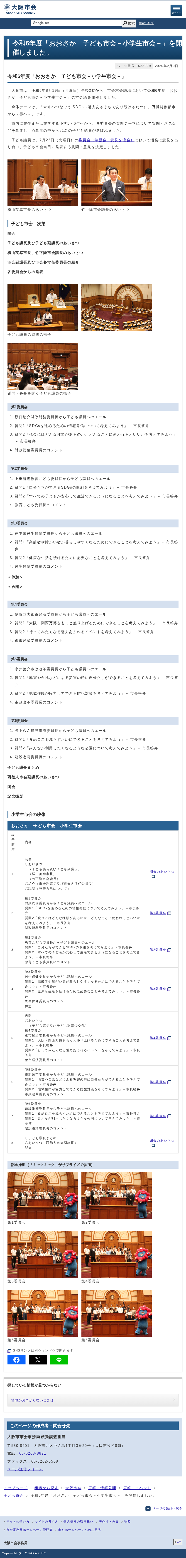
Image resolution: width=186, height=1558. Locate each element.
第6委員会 (158, 1116)
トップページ (16, 1488)
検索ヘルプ (146, 23)
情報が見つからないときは (32, 1400)
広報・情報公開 (102, 1488)
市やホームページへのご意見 (79, 1529)
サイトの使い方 (17, 1521)
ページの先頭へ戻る (167, 1508)
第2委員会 (158, 950)
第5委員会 (158, 1082)
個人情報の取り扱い (78, 1521)
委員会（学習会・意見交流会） (106, 140)
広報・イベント (137, 1488)
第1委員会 (158, 913)
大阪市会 (73, 1488)
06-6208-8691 (32, 1453)
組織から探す (46, 1488)
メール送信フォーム (25, 1469)
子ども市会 (14, 1495)
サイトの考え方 (46, 1521)
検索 (131, 23)
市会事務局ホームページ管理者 (29, 1529)
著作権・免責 (109, 1521)
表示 (179, 1542)
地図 (127, 1521)
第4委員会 (158, 1038)
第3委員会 (158, 989)
